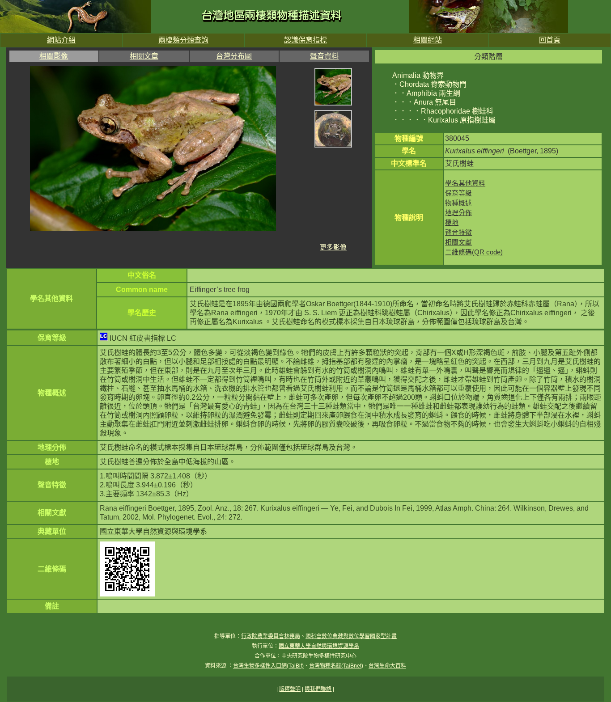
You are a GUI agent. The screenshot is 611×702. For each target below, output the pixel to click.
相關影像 (53, 56)
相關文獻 (458, 242)
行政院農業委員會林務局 (270, 636)
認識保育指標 (305, 40)
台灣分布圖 (234, 56)
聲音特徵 (458, 232)
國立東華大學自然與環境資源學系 (319, 646)
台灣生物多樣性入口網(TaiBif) (268, 666)
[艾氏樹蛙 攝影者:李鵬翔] (333, 105)
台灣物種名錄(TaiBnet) (336, 666)
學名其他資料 (465, 183)
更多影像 (333, 247)
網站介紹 (61, 40)
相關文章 (144, 56)
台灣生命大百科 (387, 666)
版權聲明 (290, 689)
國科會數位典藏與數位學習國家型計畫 (351, 636)
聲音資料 (324, 56)
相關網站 (427, 40)
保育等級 (458, 193)
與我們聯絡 (318, 689)
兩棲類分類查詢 (183, 40)
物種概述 (458, 203)
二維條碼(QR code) (474, 252)
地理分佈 (458, 212)
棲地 (451, 222)
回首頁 (549, 40)
